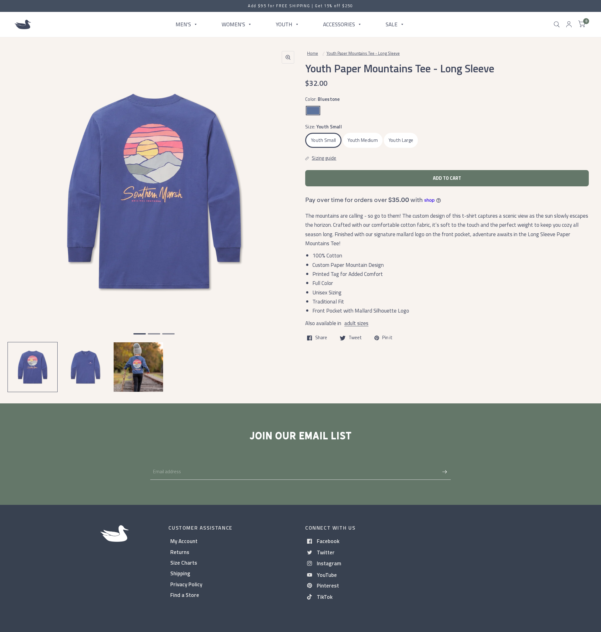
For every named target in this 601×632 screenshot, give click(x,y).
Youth (284, 24)
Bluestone (313, 110)
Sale (392, 24)
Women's (233, 24)
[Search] (557, 24)
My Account (184, 541)
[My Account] (569, 24)
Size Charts (183, 562)
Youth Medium (362, 140)
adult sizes (356, 323)
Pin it (387, 337)
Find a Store (184, 595)
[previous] (20, 215)
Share (321, 337)
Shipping (180, 573)
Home (312, 53)
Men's (183, 24)
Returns (179, 552)
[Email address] (444, 472)
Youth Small (323, 140)
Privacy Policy (186, 584)
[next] (287, 215)
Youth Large (400, 140)
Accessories (339, 24)
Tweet (355, 337)
